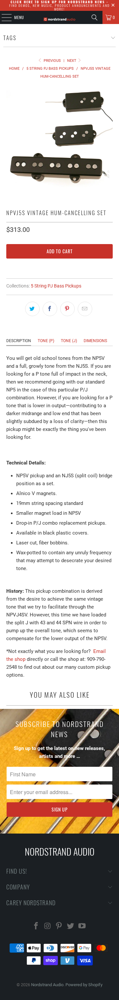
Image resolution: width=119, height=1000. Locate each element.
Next (72, 61)
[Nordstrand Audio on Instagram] (48, 926)
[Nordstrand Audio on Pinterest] (59, 926)
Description (18, 340)
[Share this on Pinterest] (67, 309)
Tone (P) (46, 340)
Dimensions (95, 340)
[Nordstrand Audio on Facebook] (36, 926)
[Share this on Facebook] (50, 309)
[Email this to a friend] (85, 309)
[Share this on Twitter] (32, 309)
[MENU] (3, 17)
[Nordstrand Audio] (59, 17)
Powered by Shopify (83, 984)
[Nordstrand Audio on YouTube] (82, 926)
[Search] (94, 17)
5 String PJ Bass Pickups (56, 285)
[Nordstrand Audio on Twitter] (71, 926)
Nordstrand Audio (47, 984)
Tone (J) (69, 340)
